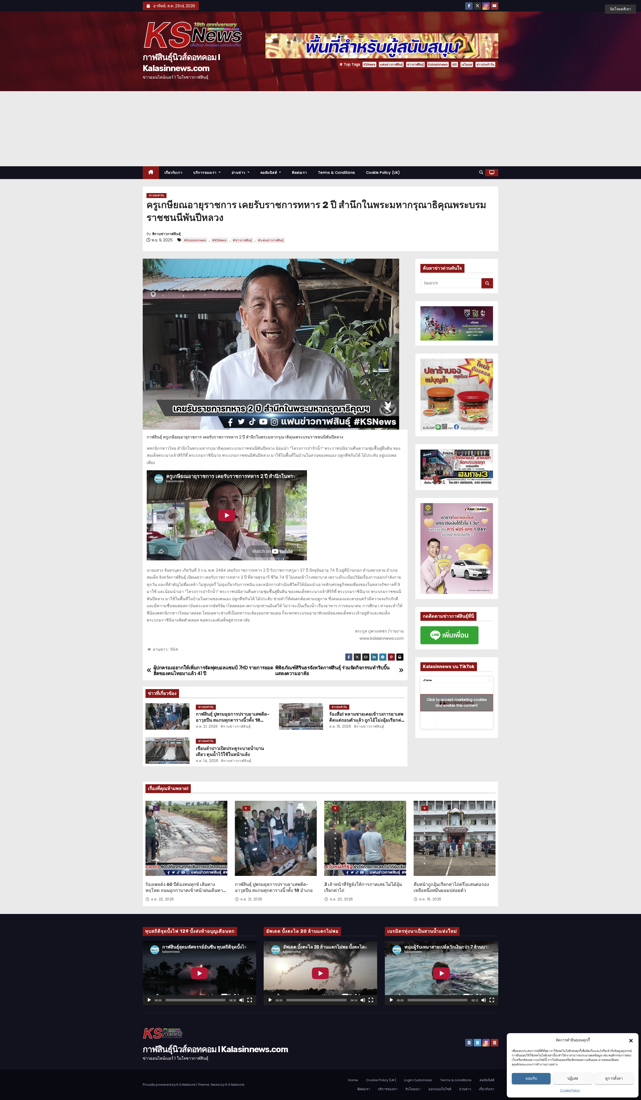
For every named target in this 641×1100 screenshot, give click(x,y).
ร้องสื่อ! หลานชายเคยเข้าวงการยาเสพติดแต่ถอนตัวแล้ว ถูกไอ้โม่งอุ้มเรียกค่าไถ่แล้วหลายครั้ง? (366, 720)
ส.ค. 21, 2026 (207, 726)
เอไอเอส (466, 64)
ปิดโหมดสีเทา (620, 9)
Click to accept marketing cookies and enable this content (457, 702)
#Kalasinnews (195, 240)
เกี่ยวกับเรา (174, 172)
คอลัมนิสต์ (269, 172)
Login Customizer (418, 1080)
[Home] (151, 172)
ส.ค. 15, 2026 (340, 726)
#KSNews (219, 240)
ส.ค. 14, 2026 (207, 760)
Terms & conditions (336, 172)
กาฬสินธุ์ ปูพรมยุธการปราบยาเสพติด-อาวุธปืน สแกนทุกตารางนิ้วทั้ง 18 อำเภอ (232, 720)
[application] (199, 973)
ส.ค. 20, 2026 (341, 899)
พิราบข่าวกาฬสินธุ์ (166, 234)
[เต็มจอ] (249, 1000)
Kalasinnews (438, 64)
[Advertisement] (320, 129)
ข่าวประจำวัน (485, 64)
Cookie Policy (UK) (383, 172)
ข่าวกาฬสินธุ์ (415, 64)
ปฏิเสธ (572, 1078)
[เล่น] (149, 1000)
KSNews (369, 64)
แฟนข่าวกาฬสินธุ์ (391, 64)
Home (353, 1080)
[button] (630, 1040)
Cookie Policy (570, 1090)
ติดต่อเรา (299, 172)
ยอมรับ (531, 1078)
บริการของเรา (205, 172)
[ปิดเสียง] (241, 1000)
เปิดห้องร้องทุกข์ (156, 808)
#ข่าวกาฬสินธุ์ (242, 240)
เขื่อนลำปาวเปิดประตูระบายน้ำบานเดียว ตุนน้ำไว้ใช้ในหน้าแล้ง (230, 751)
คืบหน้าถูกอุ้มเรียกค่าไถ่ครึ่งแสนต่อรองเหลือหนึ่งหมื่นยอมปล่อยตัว (451, 887)
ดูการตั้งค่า (614, 1078)
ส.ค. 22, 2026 (162, 899)
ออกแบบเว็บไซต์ (439, 1089)
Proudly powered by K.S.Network (169, 1084)
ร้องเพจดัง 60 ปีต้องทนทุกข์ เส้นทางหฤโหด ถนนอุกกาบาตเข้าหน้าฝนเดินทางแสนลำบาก (185, 890)
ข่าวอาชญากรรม (335, 808)
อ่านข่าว (239, 172)
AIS (454, 64)
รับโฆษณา (412, 1089)
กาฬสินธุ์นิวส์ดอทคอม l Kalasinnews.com (215, 1049)
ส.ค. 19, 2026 (430, 899)
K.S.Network (234, 1084)
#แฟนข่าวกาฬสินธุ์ (270, 240)
